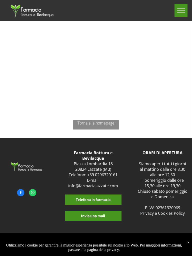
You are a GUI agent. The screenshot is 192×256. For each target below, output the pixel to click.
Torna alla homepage (96, 123)
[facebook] (20, 193)
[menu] (181, 10)
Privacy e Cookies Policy (162, 213)
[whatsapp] (32, 193)
